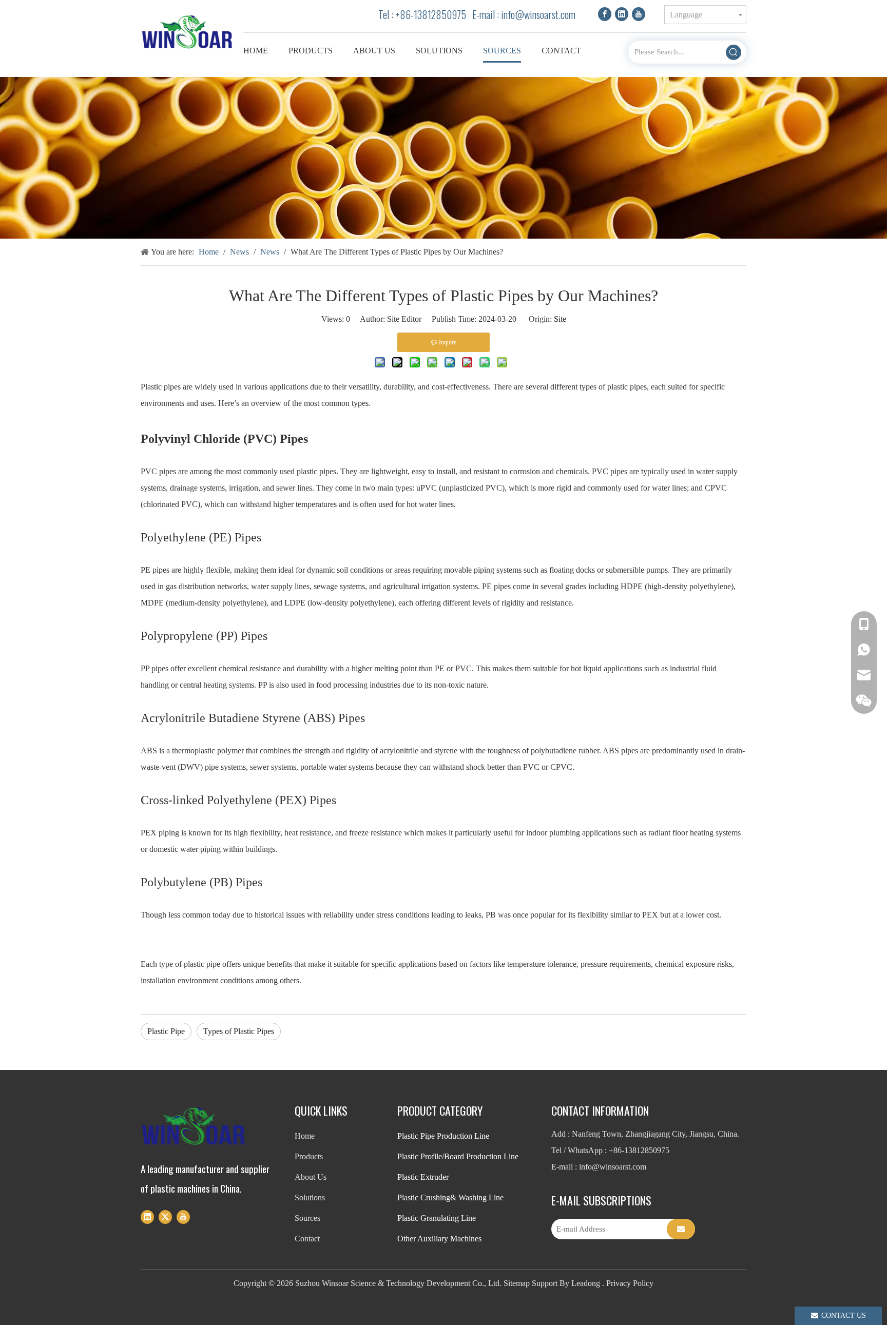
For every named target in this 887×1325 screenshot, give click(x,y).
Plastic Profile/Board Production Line (457, 1156)
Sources (307, 1218)
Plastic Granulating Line (436, 1218)
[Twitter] (165, 1216)
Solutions (310, 1197)
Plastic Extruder (423, 1177)
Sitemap (517, 1283)
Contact (307, 1238)
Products (309, 1156)
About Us (310, 1177)
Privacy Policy (629, 1283)
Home (305, 1136)
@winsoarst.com (545, 14)
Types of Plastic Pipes (238, 1031)
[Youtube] (638, 13)
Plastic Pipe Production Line (443, 1136)
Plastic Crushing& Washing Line (450, 1197)
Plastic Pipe (166, 1031)
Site (560, 319)
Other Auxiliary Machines (439, 1238)
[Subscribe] (681, 1229)
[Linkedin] (621, 13)
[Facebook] (604, 13)
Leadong (585, 1283)
